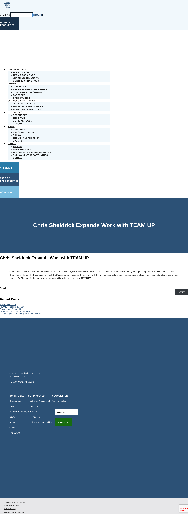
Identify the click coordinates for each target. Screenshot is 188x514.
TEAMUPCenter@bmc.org (21, 382)
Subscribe (63, 422)
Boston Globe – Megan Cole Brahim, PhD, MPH (21, 314)
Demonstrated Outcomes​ (29, 92)
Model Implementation (27, 109)
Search (3, 288)
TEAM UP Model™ (23, 72)
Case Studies (21, 98)
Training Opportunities (28, 106)
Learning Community (26, 78)
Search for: (5, 15)
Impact (12, 84)
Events (17, 141)
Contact (18, 158)
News (11, 126)
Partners (19, 95)
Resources (15, 112)
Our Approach (17, 69)
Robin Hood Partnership (11, 309)
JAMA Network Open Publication (15, 311)
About (12, 144)
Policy (17, 135)
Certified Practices (26, 81)
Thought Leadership (26, 138)
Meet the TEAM (22, 149)
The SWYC (19, 118)
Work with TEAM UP (25, 104)
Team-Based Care (24, 75)
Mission (17, 146)
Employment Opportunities (30, 155)
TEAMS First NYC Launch (12, 307)
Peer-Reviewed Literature (30, 89)
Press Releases (23, 132)
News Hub (19, 129)
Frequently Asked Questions (32, 152)
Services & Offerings (22, 101)
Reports (18, 124)
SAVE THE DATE (8, 304)
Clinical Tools (22, 121)
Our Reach (20, 86)
